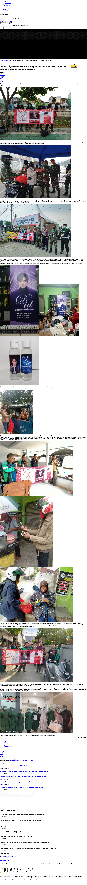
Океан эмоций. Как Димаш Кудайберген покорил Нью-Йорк (16, 836)
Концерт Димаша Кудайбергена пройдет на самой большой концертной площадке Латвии (25, 842)
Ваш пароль (16, 18)
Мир (4, 4)
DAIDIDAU (5, 10)
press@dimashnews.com (11, 856)
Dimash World (6, 1)
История (7, 5)
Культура (7, 7)
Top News (6, 60)
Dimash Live (6, 12)
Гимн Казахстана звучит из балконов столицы (21, 760)
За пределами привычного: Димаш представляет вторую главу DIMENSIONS (24, 771)
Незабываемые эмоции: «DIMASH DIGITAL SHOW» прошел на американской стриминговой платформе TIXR (29, 848)
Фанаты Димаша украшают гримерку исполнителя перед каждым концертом (30, 759)
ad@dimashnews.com (14, 857)
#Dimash (5, 742)
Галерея (5, 9)
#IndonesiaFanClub (7, 746)
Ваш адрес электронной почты (20, 25)
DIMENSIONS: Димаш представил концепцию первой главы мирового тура (23, 776)
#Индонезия (6, 747)
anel (1, 768)
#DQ (4, 745)
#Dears (4, 741)
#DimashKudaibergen (8, 744)
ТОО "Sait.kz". (33, 882)
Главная (2, 60)
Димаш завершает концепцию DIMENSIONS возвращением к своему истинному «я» (26, 766)
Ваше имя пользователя (19, 17)
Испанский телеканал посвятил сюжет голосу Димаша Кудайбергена (21, 787)
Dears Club (8, 3)
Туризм (7, 8)
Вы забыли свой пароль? (6, 21)
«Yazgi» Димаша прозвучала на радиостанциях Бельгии (17, 782)
